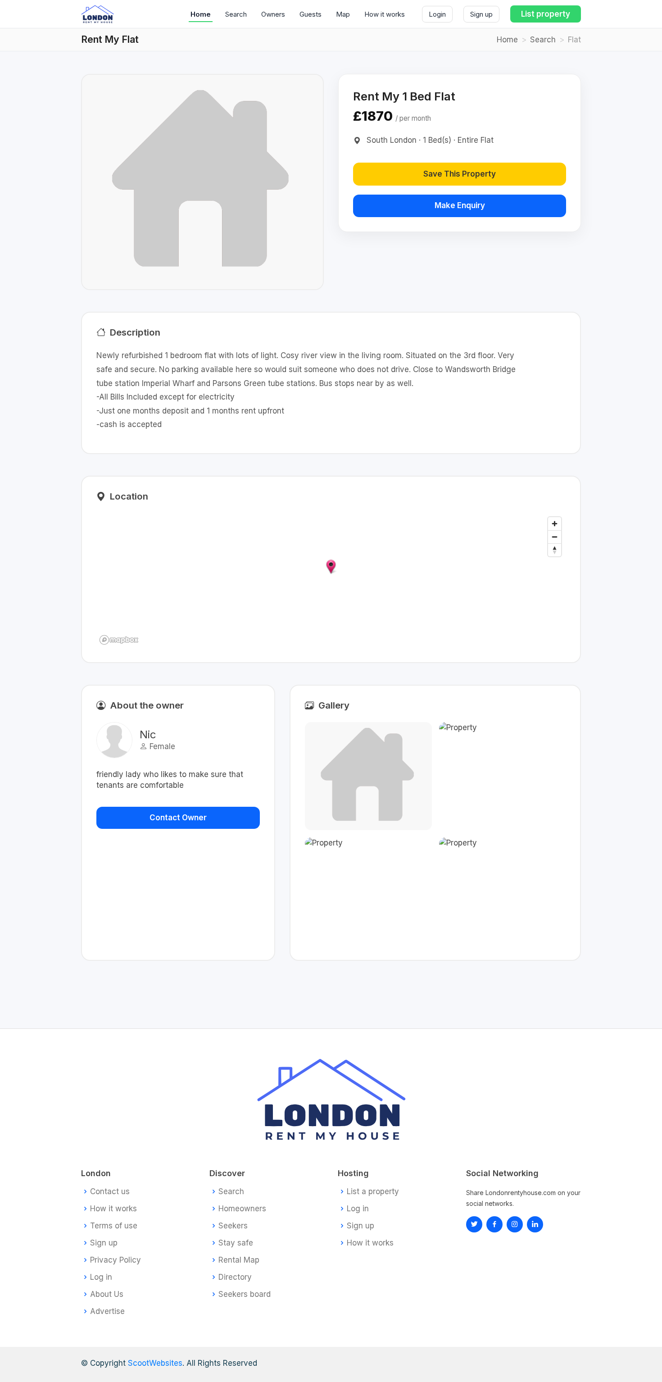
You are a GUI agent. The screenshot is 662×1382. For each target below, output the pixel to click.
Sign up (481, 14)
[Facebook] (494, 1224)
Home (200, 14)
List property (545, 13)
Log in (101, 1277)
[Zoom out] (554, 536)
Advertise (107, 1311)
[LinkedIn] (515, 1224)
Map (343, 14)
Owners (273, 14)
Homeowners (242, 1209)
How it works (384, 14)
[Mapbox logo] (119, 640)
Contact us (110, 1192)
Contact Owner (178, 817)
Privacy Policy (115, 1260)
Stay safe (235, 1243)
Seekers (233, 1226)
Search (236, 14)
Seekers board (244, 1294)
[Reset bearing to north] (554, 549)
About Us (106, 1294)
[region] (331, 580)
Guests (310, 14)
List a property (373, 1192)
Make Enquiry (460, 205)
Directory (235, 1277)
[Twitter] (474, 1224)
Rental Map (238, 1260)
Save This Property (459, 173)
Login (437, 14)
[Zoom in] (554, 523)
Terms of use (113, 1226)
